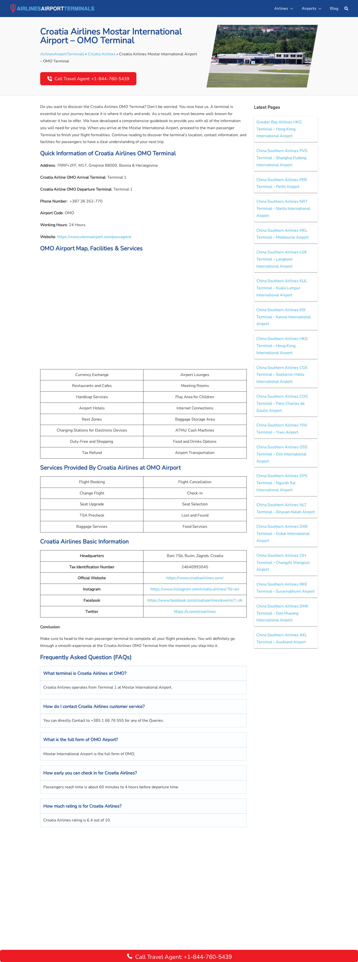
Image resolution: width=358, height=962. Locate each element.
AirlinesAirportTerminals (62, 54)
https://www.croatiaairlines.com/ (194, 578)
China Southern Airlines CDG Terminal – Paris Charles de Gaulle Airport (282, 403)
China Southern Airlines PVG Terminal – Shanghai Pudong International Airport (282, 158)
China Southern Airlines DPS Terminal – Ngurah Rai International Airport (281, 483)
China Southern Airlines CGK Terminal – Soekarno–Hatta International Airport (282, 375)
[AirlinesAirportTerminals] (52, 8)
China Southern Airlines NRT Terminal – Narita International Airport (283, 208)
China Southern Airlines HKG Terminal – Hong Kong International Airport (282, 346)
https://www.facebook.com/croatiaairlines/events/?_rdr (195, 600)
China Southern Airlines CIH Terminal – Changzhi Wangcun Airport (283, 562)
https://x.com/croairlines (195, 611)
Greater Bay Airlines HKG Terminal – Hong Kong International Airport (279, 129)
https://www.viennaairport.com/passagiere (94, 237)
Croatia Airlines (101, 54)
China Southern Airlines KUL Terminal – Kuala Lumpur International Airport (281, 288)
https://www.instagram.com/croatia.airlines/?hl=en (195, 589)
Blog (334, 8)
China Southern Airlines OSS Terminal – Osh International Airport (281, 454)
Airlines (281, 8)
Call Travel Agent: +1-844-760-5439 (92, 79)
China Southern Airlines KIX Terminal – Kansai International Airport (283, 317)
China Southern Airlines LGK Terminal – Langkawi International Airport (281, 259)
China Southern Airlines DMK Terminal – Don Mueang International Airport (282, 613)
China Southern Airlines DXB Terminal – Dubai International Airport (283, 533)
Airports (309, 8)
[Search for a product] (346, 8)
